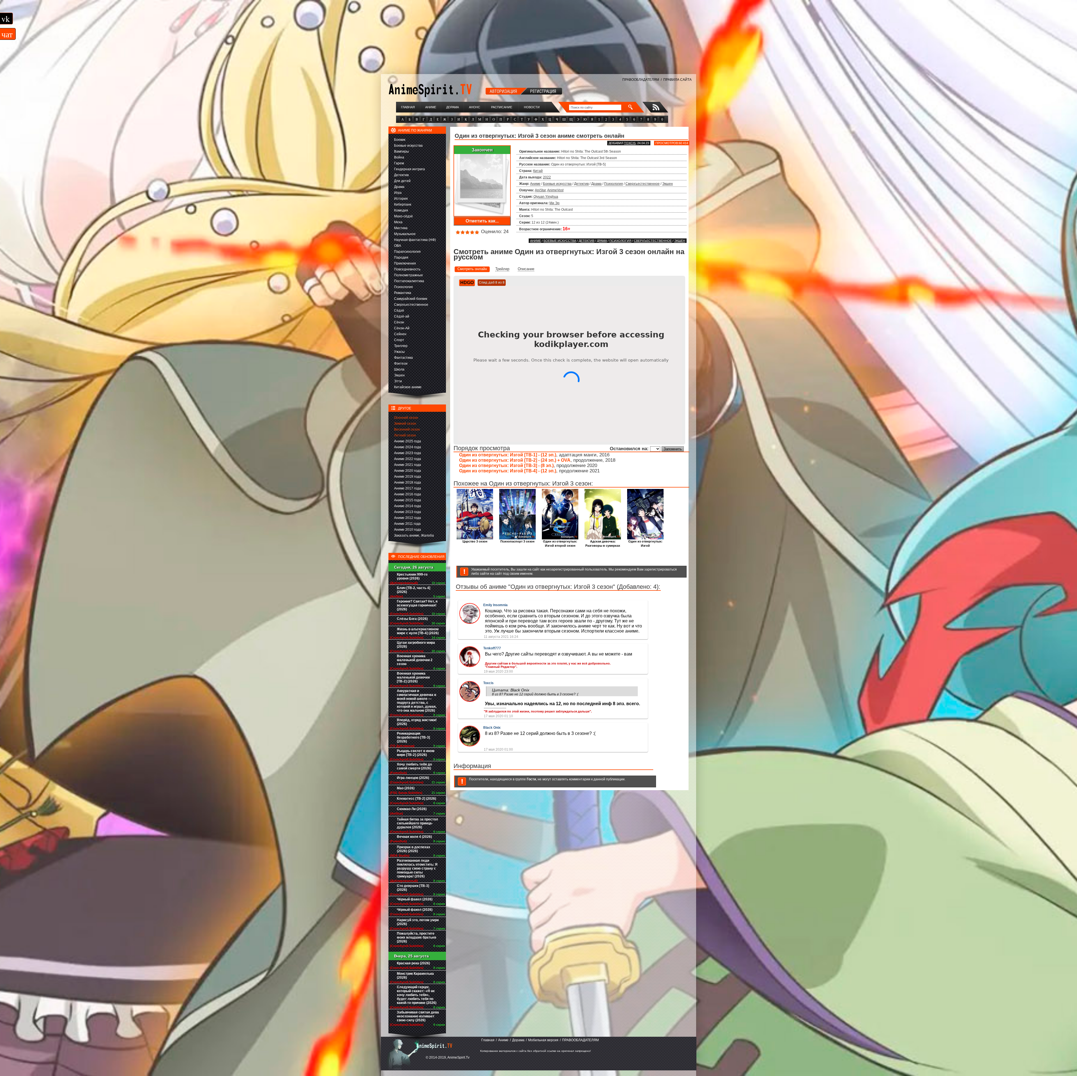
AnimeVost (555, 190)
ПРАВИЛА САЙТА (677, 80)
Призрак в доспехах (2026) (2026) (413, 849)
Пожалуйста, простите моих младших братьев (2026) (416, 937)
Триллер (401, 346)
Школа (399, 369)
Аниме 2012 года (407, 518)
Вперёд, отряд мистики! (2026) (417, 722)
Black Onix (492, 728)
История (401, 199)
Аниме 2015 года (407, 500)
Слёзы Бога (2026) (412, 619)
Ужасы (399, 352)
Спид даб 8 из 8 (492, 282)
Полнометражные (408, 275)
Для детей (402, 181)
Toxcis (630, 143)
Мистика (401, 228)
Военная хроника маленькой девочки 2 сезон (414, 660)
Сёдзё (399, 310)
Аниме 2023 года (407, 453)
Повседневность (407, 269)
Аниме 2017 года (407, 488)
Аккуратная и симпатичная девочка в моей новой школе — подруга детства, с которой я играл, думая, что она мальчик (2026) (416, 700)
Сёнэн (399, 322)
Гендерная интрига (409, 169)
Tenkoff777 (492, 648)
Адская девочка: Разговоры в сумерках (602, 543)
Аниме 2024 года (407, 447)
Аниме (430, 107)
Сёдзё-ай (401, 316)
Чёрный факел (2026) (414, 899)
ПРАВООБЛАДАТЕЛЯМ (640, 80)
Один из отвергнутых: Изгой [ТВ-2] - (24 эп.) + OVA (514, 460)
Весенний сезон (407, 429)
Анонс (474, 107)
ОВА (397, 246)
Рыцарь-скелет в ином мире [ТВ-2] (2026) (415, 753)
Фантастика (403, 358)
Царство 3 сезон (474, 541)
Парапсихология (407, 252)
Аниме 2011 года (407, 524)
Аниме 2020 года (407, 471)
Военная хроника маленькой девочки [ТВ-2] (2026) (413, 677)
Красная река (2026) (413, 963)
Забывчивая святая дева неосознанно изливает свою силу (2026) (418, 1016)
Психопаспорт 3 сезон (517, 541)
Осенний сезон (406, 418)
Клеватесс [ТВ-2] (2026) (416, 799)
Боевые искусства (408, 146)
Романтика (402, 293)
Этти (398, 381)
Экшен (399, 375)
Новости (532, 107)
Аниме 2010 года (407, 530)
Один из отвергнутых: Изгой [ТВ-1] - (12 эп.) (507, 454)
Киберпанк (402, 204)
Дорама (452, 107)
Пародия (401, 257)
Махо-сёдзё (403, 216)
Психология (403, 287)
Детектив (401, 175)
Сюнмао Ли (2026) (412, 809)
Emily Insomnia (495, 605)
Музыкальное (405, 234)
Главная (408, 107)
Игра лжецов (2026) (413, 778)
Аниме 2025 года (407, 441)
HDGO (467, 282)
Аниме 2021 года (407, 465)
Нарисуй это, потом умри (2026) (418, 922)
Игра (398, 193)
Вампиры (401, 151)
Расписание (501, 107)
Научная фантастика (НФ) (415, 240)
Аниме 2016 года (407, 494)
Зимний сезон (405, 424)
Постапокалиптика (409, 281)
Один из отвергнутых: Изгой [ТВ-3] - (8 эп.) (506, 465)
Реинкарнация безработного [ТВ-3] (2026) (413, 737)
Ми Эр (554, 203)
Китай (538, 171)
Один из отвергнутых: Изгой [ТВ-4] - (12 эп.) (507, 470)
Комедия (401, 210)
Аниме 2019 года (407, 477)
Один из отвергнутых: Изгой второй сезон (560, 543)
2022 (547, 177)
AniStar (540, 190)
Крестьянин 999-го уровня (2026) (412, 576)
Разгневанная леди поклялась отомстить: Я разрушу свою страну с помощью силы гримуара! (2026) (417, 868)
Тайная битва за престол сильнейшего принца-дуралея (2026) (417, 823)
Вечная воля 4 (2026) (414, 837)
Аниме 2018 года (407, 482)
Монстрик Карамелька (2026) (415, 976)
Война (399, 157)
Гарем (399, 163)
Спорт (399, 340)
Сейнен (400, 334)
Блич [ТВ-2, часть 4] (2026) (413, 590)
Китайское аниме (408, 387)
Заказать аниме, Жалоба (414, 535)
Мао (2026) (406, 788)
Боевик (399, 140)
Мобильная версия (543, 1040)
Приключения (405, 263)
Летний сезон (405, 435)
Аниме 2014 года (407, 506)
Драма (399, 187)
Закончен (482, 150)
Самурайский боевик (410, 299)
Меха (398, 222)
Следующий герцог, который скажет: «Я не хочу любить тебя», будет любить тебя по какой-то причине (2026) (416, 995)
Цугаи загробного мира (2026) (416, 645)
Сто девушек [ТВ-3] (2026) (413, 888)
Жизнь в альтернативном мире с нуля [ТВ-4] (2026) (418, 631)
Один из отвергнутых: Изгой (645, 543)
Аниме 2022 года (407, 459)
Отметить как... (482, 221)
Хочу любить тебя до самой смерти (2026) (414, 766)
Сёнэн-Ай (401, 328)
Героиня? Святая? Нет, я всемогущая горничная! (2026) (417, 605)
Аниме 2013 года (407, 512)
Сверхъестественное (411, 305)
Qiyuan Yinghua (545, 197)
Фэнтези (401, 363)
